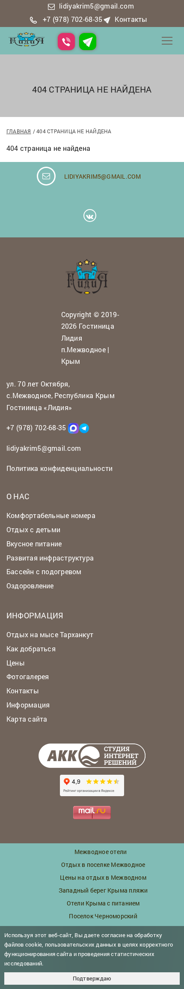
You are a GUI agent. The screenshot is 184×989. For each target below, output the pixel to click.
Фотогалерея (27, 676)
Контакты (131, 19)
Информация (28, 704)
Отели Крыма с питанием (103, 903)
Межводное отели (100, 852)
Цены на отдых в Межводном (103, 877)
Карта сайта (26, 718)
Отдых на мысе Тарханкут (49, 634)
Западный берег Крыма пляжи (103, 890)
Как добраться (31, 648)
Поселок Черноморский (103, 916)
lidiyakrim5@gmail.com (96, 5)
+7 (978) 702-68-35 (73, 19)
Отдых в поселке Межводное (103, 864)
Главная (18, 131)
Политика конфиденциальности (59, 468)
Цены (15, 662)
